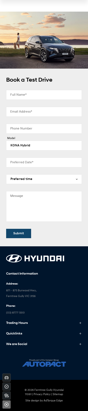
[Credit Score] (6, 387)
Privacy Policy (42, 394)
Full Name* (18, 94)
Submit (18, 233)
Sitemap (58, 394)
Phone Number (21, 128)
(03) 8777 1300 (15, 312)
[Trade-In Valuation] (6, 378)
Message (16, 196)
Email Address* (21, 111)
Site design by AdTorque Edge (44, 400)
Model (11, 138)
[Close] (6, 404)
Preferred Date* (21, 162)
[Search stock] (6, 395)
